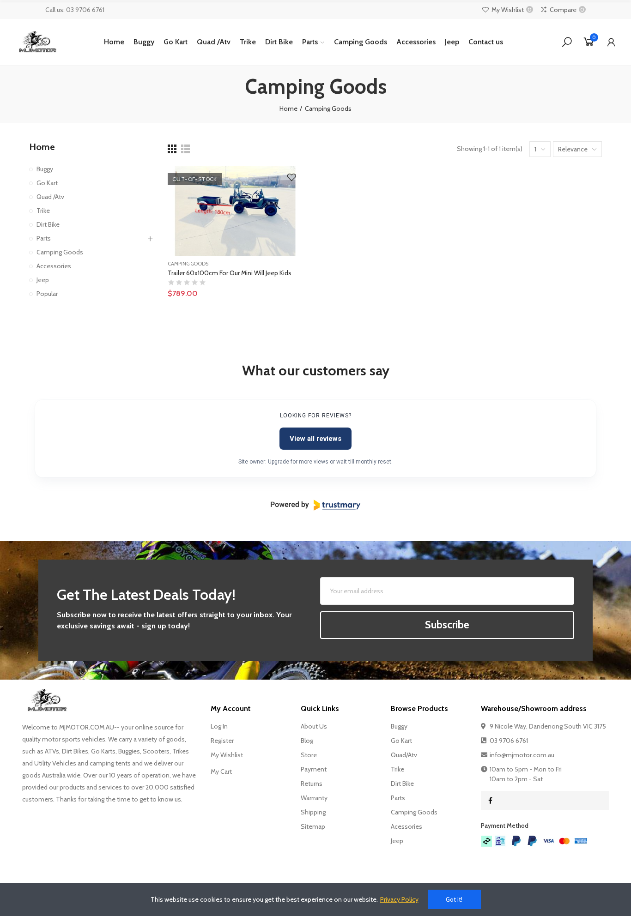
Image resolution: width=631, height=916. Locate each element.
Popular (47, 293)
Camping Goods (188, 263)
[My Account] (611, 42)
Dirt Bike (48, 224)
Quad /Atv (50, 197)
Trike (43, 210)
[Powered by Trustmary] (315, 505)
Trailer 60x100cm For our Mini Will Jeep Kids (229, 273)
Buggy (44, 169)
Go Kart (47, 183)
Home (42, 146)
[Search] (567, 42)
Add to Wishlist (291, 178)
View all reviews (315, 438)
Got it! (454, 899)
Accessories (53, 266)
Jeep (42, 280)
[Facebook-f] (490, 800)
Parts (43, 238)
